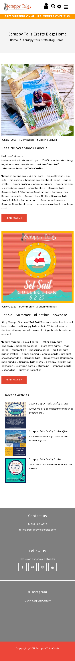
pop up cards (50, 354)
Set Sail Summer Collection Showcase (34, 315)
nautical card (60, 350)
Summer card (29, 200)
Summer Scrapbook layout (17, 204)
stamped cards (25, 366)
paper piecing (64, 184)
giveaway (7, 346)
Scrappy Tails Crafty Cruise (45, 459)
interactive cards (51, 346)
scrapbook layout (14, 188)
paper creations (42, 184)
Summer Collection (30, 370)
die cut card (36, 176)
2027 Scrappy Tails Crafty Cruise (48, 403)
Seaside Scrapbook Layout (24, 148)
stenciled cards (62, 366)
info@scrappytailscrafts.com (39, 529)
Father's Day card (52, 342)
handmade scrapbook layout (42, 180)
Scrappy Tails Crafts (29, 168)
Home (14, 40)
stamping (43, 366)
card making (12, 342)
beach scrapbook (15, 176)
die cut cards (30, 342)
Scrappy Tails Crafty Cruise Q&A (48, 431)
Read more (13, 218)
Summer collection (52, 200)
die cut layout (55, 176)
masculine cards (39, 350)
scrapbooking (36, 188)
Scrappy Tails (56, 188)
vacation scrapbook (49, 204)
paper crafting (21, 184)
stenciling (9, 370)
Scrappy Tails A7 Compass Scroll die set (25, 192)
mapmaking (19, 350)
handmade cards (26, 346)
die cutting (16, 180)
